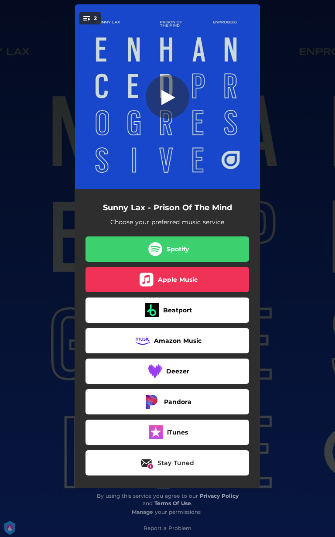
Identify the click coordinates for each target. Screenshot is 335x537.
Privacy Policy (219, 496)
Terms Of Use (172, 503)
